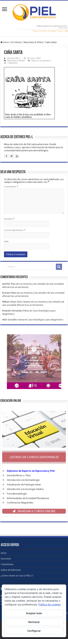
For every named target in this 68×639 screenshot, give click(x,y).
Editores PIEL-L (13, 58)
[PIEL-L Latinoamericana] (34, 11)
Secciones (6, 558)
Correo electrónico (14, 230)
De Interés (16, 42)
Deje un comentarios (41, 60)
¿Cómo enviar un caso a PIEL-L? (17, 575)
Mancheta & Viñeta (33, 42)
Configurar (34, 630)
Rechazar (34, 621)
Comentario (11, 186)
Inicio (6, 42)
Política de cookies (49, 604)
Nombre (9, 219)
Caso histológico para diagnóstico (45, 319)
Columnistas (7, 564)
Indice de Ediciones (11, 570)
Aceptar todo (34, 613)
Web (6, 241)
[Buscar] (59, 267)
